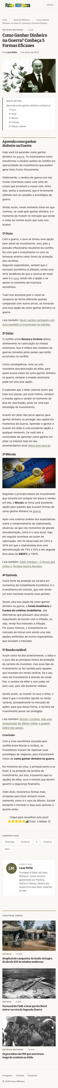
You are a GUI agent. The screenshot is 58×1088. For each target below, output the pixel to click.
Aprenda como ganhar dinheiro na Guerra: (28, 105)
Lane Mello (11, 52)
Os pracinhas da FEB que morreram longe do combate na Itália (23, 1055)
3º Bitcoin (13, 118)
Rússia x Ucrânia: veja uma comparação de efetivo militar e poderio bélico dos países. (27, 723)
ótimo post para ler (39, 445)
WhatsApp (9, 842)
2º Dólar (13, 114)
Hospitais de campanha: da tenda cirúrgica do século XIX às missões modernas (27, 960)
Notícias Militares (22, 20)
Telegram (47, 842)
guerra (20, 156)
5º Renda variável (17, 126)
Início (4, 20)
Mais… (8, 849)
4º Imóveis (14, 122)
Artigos (6, 954)
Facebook (25, 842)
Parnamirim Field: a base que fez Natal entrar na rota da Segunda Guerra (24, 1008)
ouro (16, 278)
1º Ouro (12, 109)
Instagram (7, 1075)
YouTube (20, 1075)
